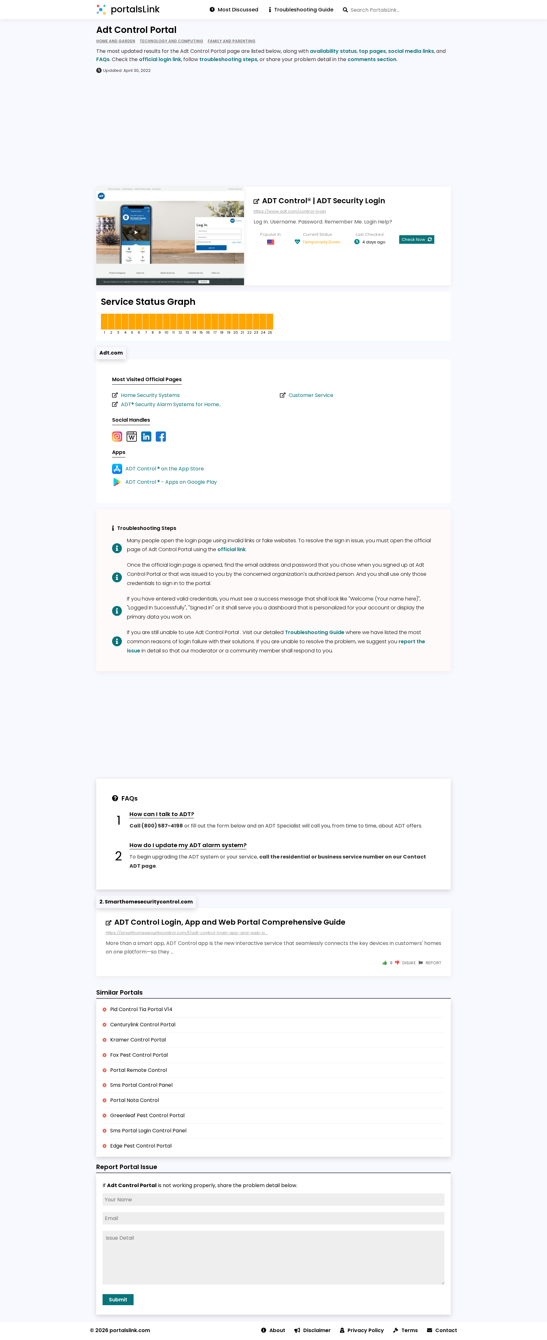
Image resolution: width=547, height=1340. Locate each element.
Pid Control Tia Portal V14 (141, 1009)
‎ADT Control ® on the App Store (164, 468)
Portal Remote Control (138, 1070)
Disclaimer (317, 1330)
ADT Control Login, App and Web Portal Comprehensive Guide (229, 922)
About (277, 1330)
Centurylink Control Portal (142, 1024)
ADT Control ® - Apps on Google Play (171, 482)
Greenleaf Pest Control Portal (147, 1115)
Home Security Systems (150, 395)
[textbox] (397, 9)
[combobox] (397, 9)
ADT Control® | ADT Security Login (323, 201)
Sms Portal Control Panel (141, 1085)
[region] (273, 129)
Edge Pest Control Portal (141, 1145)
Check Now (414, 239)
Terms (409, 1330)
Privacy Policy (366, 1330)
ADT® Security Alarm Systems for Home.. (171, 404)
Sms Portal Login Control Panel (148, 1130)
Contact (446, 1330)
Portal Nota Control (134, 1100)
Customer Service (311, 395)
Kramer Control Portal (138, 1039)
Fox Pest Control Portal (139, 1055)
